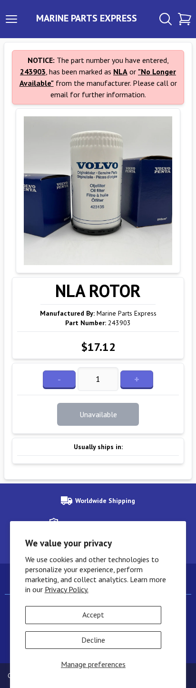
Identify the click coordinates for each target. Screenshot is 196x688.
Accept (93, 614)
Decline (93, 640)
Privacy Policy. (66, 589)
